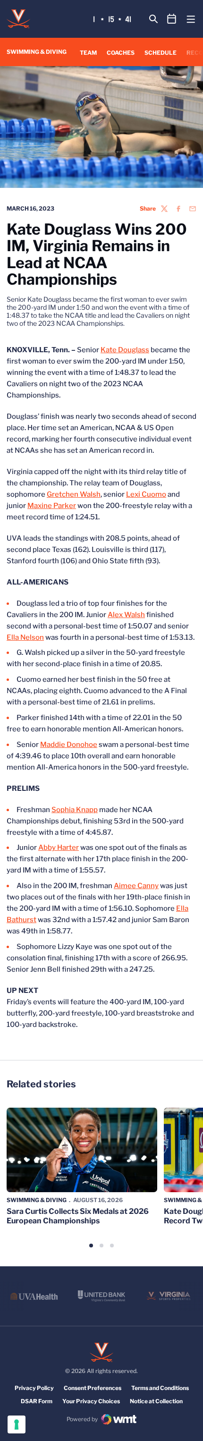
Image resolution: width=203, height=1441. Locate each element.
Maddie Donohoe (68, 744)
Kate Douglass (125, 350)
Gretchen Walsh (74, 494)
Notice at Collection (156, 1401)
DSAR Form (36, 1401)
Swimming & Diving (37, 1200)
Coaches (121, 52)
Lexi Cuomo (146, 494)
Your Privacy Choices (91, 1401)
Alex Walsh (126, 614)
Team (88, 52)
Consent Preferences (92, 1387)
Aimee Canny (136, 886)
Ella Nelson (25, 637)
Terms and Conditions (160, 1387)
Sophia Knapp (74, 809)
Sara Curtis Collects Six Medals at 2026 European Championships (78, 1216)
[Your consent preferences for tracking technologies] (16, 1424)
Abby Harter (58, 847)
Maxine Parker (51, 505)
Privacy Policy (34, 1387)
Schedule (160, 52)
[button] (91, 1245)
